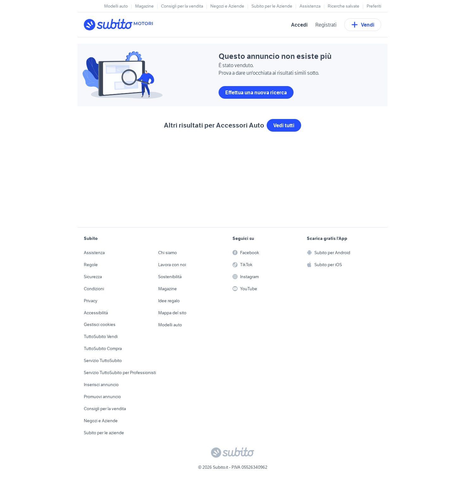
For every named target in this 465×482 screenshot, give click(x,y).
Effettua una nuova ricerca (256, 92)
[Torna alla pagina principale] (120, 24)
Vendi (368, 25)
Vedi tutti (283, 125)
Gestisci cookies (99, 324)
